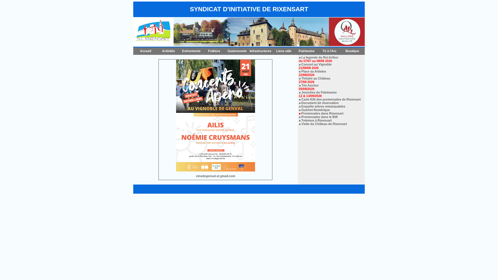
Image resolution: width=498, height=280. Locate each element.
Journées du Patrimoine (318, 94)
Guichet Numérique (315, 110)
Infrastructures (260, 51)
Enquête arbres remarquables (323, 106)
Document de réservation (320, 103)
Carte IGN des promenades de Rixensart (331, 99)
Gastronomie (237, 51)
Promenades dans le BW (319, 117)
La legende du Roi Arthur (318, 59)
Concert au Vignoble (315, 66)
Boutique (352, 51)
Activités (168, 51)
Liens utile (283, 51)
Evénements (191, 51)
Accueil (145, 51)
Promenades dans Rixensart (322, 113)
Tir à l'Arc (330, 51)
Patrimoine (307, 51)
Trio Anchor (309, 87)
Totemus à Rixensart (316, 120)
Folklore (214, 51)
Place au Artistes (312, 73)
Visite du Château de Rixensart (324, 124)
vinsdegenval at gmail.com (215, 176)
